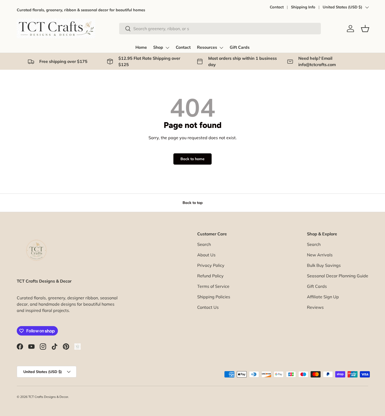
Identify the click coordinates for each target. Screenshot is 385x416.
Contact (277, 7)
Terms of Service (213, 286)
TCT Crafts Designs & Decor (48, 397)
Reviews (315, 307)
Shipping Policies (213, 296)
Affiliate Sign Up (323, 296)
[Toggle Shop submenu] (167, 48)
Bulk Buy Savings (324, 265)
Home (141, 47)
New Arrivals (320, 254)
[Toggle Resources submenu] (221, 48)
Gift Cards (240, 47)
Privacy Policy (210, 265)
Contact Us (208, 307)
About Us (206, 254)
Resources (207, 47)
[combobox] (220, 28)
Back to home (192, 158)
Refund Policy (210, 275)
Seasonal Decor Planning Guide (337, 275)
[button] (365, 28)
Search (204, 244)
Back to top (193, 202)
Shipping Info (303, 7)
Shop (158, 47)
